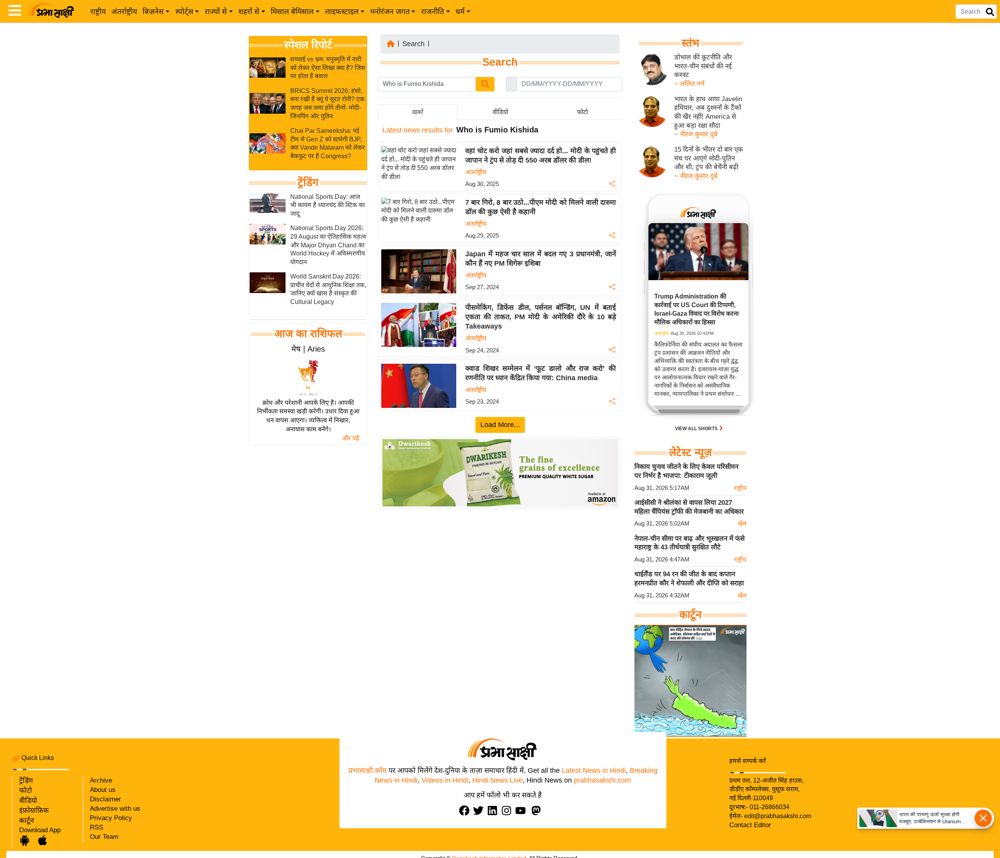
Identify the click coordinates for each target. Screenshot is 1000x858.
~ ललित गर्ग (689, 84)
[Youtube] (522, 810)
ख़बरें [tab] (417, 112)
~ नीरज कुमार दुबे (696, 134)
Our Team (104, 836)
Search (413, 44)
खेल (742, 523)
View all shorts (697, 428)
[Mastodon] (538, 810)
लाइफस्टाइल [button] (342, 11)
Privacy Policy (111, 818)
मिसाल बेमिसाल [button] (292, 11)
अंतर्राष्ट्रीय (124, 11)
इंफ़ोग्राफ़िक (34, 810)
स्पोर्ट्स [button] (184, 11)
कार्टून (26, 820)
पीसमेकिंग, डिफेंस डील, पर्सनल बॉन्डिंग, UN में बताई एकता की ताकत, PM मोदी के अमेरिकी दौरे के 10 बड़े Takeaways (540, 317)
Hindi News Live (497, 780)
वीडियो (28, 800)
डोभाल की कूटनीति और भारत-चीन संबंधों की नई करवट (703, 66)
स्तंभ (690, 43)
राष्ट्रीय (98, 11)
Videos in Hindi (444, 780)
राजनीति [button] (432, 11)
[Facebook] (466, 810)
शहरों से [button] (248, 11)
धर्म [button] (459, 11)
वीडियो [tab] (500, 112)
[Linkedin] (494, 810)
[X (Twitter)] (480, 810)
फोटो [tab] (582, 112)
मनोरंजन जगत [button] (390, 11)
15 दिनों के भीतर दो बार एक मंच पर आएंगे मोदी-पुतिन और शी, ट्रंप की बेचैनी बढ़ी (708, 158)
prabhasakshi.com (602, 780)
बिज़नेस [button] (153, 11)
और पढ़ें (350, 438)
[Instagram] (508, 810)
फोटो (25, 790)
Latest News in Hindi (594, 770)
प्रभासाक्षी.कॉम (367, 770)
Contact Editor (750, 825)
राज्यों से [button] (216, 11)
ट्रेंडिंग (308, 182)
